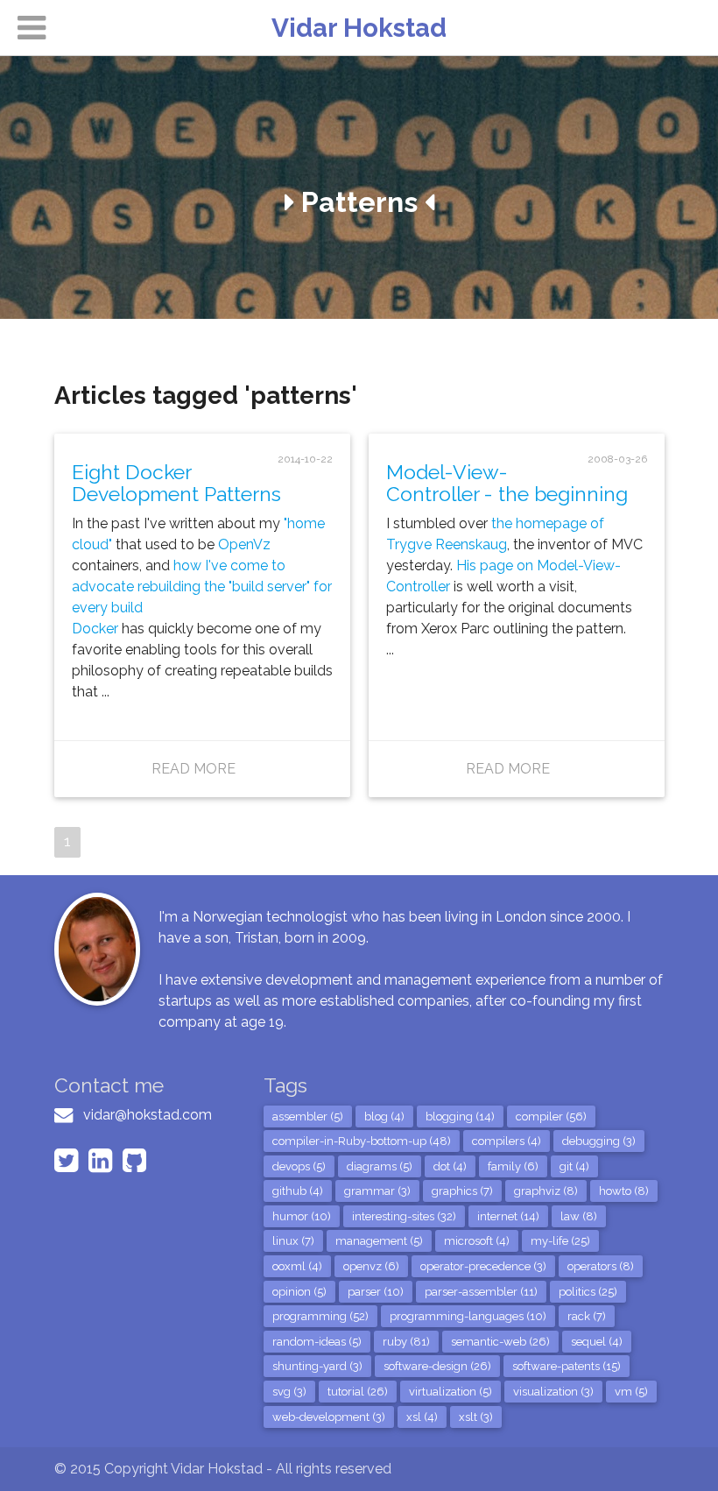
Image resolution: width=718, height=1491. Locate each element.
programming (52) (320, 1316)
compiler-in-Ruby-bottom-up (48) (361, 1141)
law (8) (578, 1216)
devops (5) (299, 1166)
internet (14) (508, 1216)
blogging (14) (460, 1116)
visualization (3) (553, 1391)
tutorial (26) (357, 1391)
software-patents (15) (566, 1366)
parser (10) (376, 1291)
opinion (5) (299, 1291)
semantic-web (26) (500, 1341)
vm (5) (631, 1391)
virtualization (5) (450, 1391)
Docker (95, 628)
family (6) (513, 1166)
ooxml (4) (297, 1266)
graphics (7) (462, 1191)
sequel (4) (597, 1341)
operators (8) (600, 1266)
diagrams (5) (379, 1166)
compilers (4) (506, 1141)
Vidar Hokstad (359, 27)
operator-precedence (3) (483, 1266)
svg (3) (289, 1391)
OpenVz (244, 544)
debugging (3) (599, 1141)
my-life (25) (560, 1240)
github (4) (297, 1191)
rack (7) (586, 1316)
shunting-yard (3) (317, 1366)
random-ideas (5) (317, 1341)
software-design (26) (437, 1366)
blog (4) (384, 1116)
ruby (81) (406, 1341)
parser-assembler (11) (481, 1291)
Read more (193, 768)
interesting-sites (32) (404, 1216)
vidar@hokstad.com (147, 1114)
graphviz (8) (546, 1191)
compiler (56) (551, 1116)
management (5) (379, 1240)
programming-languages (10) (468, 1316)
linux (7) (293, 1240)
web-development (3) (328, 1417)
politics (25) (588, 1291)
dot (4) (450, 1166)
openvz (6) (371, 1266)
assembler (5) (307, 1116)
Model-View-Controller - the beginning (507, 482)
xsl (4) (422, 1417)
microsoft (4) (477, 1240)
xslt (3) (476, 1417)
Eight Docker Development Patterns (176, 482)
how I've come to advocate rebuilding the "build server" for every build (202, 586)
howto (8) (624, 1191)
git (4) (574, 1166)
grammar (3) (377, 1191)
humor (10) (301, 1216)
